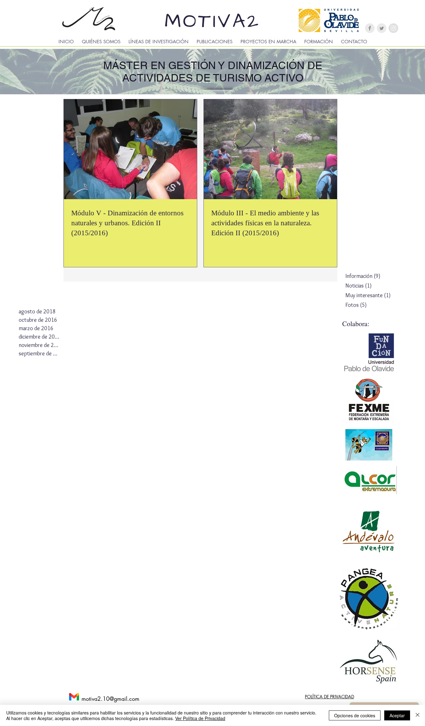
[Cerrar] (417, 715)
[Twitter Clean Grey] (381, 28)
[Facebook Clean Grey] (370, 28)
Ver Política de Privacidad (200, 718)
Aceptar (397, 715)
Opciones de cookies (354, 715)
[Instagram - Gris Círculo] (393, 28)
